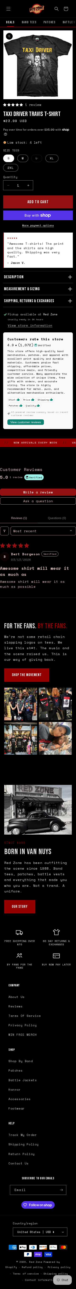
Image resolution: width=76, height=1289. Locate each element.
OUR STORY (20, 906)
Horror (14, 1089)
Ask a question (38, 500)
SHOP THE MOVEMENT (27, 675)
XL (52, 158)
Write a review (38, 492)
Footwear (16, 1108)
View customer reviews (25, 422)
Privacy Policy (22, 1025)
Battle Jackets (22, 1080)
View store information (30, 325)
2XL (11, 167)
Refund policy (32, 1267)
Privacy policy (59, 1267)
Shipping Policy (23, 1144)
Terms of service (26, 1273)
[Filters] (4, 531)
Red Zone (35, 1262)
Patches (49, 22)
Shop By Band (20, 1061)
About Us (16, 997)
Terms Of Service (24, 1015)
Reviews (15, 1006)
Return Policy (21, 1154)
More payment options (38, 225)
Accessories (19, 1099)
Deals (10, 22)
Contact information (40, 1280)
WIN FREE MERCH (22, 1034)
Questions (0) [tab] (57, 518)
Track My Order (22, 1135)
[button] (8, 8)
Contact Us (18, 1163)
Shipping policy (56, 1273)
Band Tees (29, 22)
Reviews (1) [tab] (19, 518)
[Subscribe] (61, 1190)
